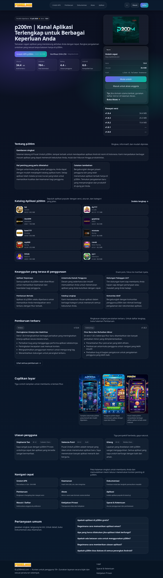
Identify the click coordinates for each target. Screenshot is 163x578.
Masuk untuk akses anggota (126, 86)
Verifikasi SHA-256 (64, 54)
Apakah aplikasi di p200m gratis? (93, 520)
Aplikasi (101, 5)
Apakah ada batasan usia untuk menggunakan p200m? (104, 538)
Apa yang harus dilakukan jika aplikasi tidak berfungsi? (104, 532)
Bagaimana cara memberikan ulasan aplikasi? (99, 544)
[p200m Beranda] (23, 5)
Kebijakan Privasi (104, 573)
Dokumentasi (82, 5)
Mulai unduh (126, 79)
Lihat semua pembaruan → (28, 363)
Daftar (144, 5)
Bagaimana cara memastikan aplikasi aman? (99, 526)
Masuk (135, 5)
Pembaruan (69, 5)
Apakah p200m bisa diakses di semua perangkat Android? (104, 550)
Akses (93, 5)
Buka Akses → (113, 99)
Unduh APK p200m (30, 54)
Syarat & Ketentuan (105, 568)
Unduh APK (56, 5)
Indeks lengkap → (139, 201)
